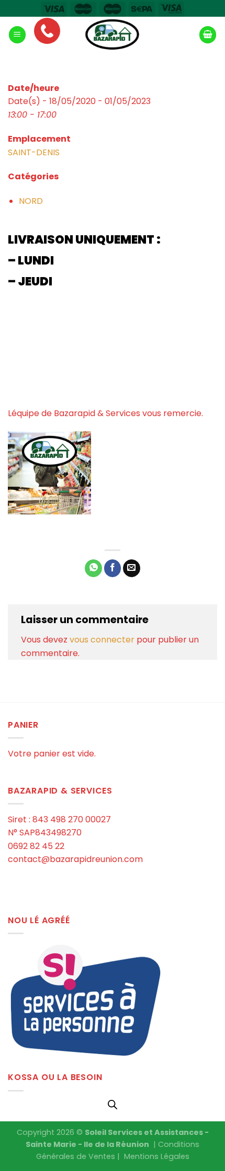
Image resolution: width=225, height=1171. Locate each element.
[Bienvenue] (112, 35)
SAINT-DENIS (34, 152)
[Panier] (207, 34)
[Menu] (17, 34)
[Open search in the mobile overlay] (112, 1104)
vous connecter (102, 640)
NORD (31, 201)
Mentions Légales (156, 1156)
